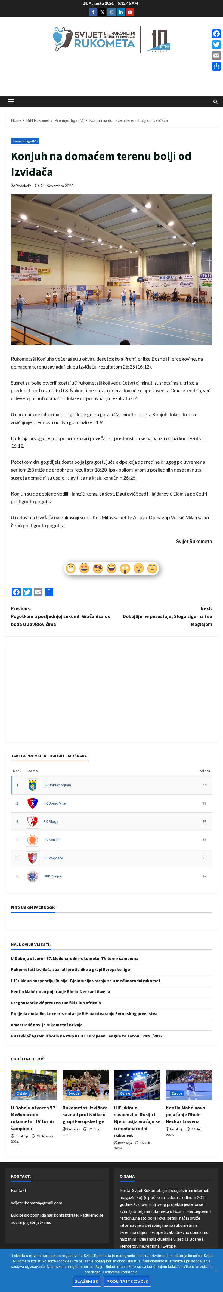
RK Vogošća (53, 858)
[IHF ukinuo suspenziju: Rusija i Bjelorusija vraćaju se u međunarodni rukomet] (137, 1085)
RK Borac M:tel (55, 803)
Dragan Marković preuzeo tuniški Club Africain (56, 1002)
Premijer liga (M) (25, 141)
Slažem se (86, 1281)
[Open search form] (215, 101)
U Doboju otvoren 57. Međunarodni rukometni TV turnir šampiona (74, 958)
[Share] (216, 66)
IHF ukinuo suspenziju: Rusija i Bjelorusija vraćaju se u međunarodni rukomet (85, 980)
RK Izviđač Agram (57, 785)
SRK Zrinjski (53, 876)
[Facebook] (216, 33)
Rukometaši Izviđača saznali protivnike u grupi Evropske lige (70, 969)
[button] (11, 101)
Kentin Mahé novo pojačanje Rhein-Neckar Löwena (60, 991)
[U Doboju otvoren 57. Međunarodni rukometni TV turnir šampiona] (34, 1085)
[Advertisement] (111, 76)
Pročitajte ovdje (127, 1281)
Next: (167, 616)
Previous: (60, 616)
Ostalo (22, 1093)
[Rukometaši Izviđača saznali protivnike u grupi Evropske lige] (86, 1085)
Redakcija (24, 185)
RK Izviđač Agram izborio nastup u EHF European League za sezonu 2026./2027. (87, 1035)
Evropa (73, 1093)
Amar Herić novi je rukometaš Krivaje (47, 1024)
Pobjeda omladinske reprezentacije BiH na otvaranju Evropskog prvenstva (84, 1013)
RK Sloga (51, 822)
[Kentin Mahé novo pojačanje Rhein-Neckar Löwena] (189, 1085)
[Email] (216, 55)
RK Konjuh (52, 840)
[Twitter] (216, 44)
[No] (216, 1270)
